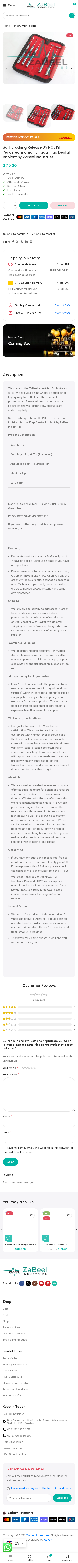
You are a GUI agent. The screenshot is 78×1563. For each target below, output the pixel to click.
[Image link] (25, 1270)
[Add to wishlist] (31, 1215)
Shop (6, 1321)
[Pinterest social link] (22, 241)
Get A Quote (10, 1370)
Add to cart (34, 205)
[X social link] (17, 241)
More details (62, 305)
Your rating (10, 1067)
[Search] (72, 15)
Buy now (63, 205)
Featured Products (14, 1333)
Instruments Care (13, 1395)
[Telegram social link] (31, 241)
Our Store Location (15, 1454)
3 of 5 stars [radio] (29, 1067)
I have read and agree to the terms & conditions (41, 1488)
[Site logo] (39, 5)
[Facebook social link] (13, 241)
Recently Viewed (12, 1327)
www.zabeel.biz (13, 1448)
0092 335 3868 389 (19, 1435)
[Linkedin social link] (26, 241)
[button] (8, 1238)
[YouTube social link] (41, 1283)
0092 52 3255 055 (18, 1429)
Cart (5, 1308)
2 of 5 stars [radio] (26, 1067)
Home (6, 25)
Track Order (10, 1358)
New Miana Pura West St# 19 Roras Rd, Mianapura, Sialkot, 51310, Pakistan (37, 1422)
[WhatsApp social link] (54, 1283)
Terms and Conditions (16, 1389)
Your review (11, 1074)
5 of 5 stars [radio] (35, 1067)
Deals (6, 1315)
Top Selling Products (15, 1339)
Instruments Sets (25, 25)
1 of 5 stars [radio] (23, 1067)
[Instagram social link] (35, 1283)
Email (7, 1132)
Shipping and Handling (16, 1383)
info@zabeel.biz (13, 1441)
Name (7, 1116)
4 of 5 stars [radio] (32, 1067)
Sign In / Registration (15, 1364)
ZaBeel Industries (14, 1413)
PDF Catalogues (12, 1376)
